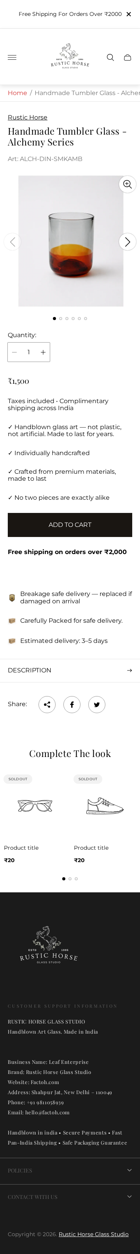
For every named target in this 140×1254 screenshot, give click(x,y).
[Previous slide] (12, 241)
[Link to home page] (48, 949)
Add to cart (70, 524)
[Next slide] (127, 241)
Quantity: (22, 335)
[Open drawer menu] (12, 57)
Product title (21, 848)
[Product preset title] (35, 806)
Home (17, 93)
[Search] (110, 57)
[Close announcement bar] (128, 14)
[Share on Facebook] (71, 704)
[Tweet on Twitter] (96, 704)
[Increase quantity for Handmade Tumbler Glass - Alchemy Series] (43, 352)
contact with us (33, 1196)
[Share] (47, 704)
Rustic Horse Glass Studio (94, 1234)
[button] (54, 318)
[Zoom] (127, 184)
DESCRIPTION (29, 670)
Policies (20, 1170)
